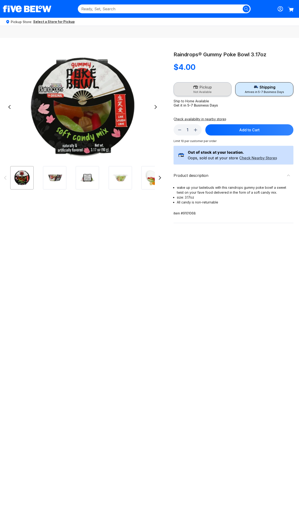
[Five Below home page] (27, 8)
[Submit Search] (246, 8)
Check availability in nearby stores (200, 119)
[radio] (203, 89)
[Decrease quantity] (179, 130)
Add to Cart (249, 130)
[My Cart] (290, 9)
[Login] (280, 9)
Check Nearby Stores (258, 158)
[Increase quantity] (195, 130)
